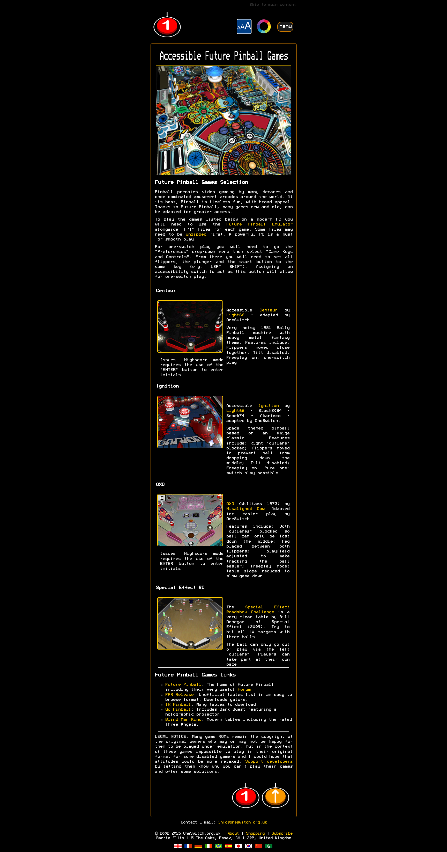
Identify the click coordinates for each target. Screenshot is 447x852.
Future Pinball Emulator (259, 224)
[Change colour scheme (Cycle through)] (264, 27)
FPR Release (179, 695)
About (233, 833)
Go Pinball (178, 709)
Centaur (268, 310)
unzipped (195, 234)
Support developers (269, 761)
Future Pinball (183, 685)
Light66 (235, 315)
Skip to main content (272, 4)
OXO (230, 504)
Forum (243, 689)
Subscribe (281, 833)
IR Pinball (178, 705)
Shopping (255, 833)
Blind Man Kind (183, 720)
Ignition (268, 406)
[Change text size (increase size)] (244, 27)
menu (285, 26)
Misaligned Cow (245, 509)
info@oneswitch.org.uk (242, 822)
